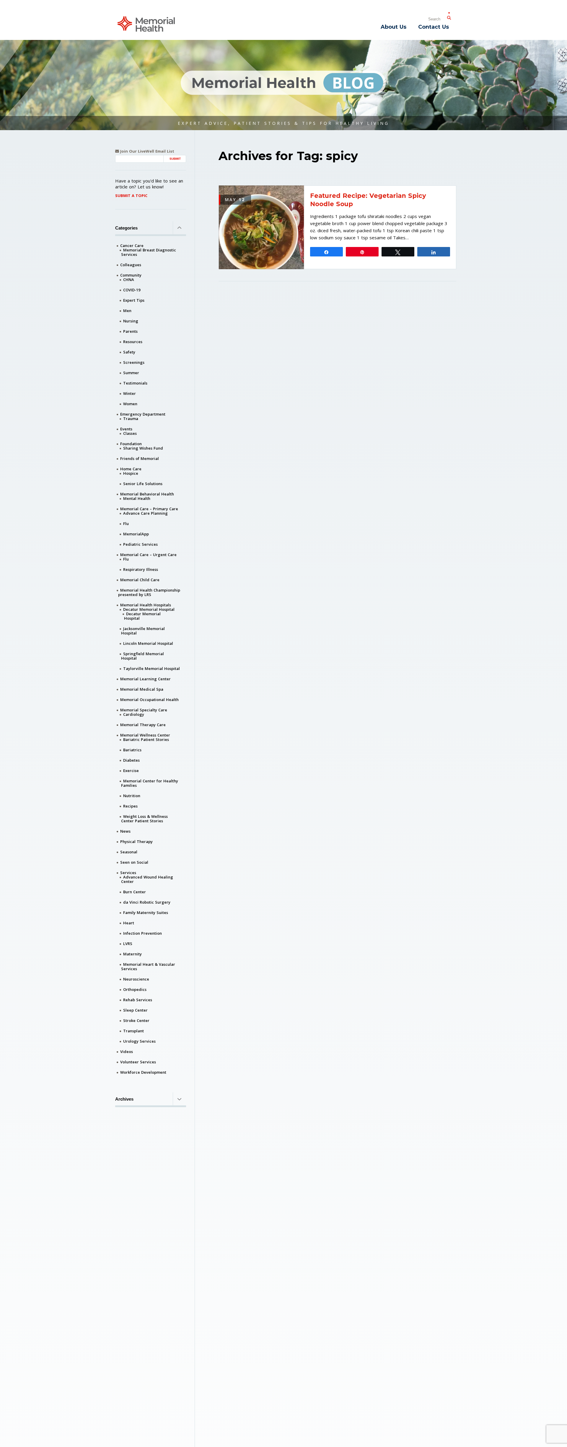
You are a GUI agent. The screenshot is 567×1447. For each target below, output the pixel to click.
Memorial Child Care (139, 579)
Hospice (130, 473)
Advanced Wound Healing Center (147, 879)
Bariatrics (132, 749)
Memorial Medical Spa (141, 689)
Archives (124, 1099)
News (125, 831)
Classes (130, 433)
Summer (131, 372)
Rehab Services (137, 999)
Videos (126, 1051)
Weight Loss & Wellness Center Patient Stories (144, 818)
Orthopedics (134, 989)
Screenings (133, 362)
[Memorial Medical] (146, 23)
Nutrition (131, 795)
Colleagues (130, 264)
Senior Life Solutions (142, 483)
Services (128, 872)
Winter (129, 393)
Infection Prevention (142, 933)
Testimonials (135, 383)
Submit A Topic (131, 195)
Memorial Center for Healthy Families (149, 783)
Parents (130, 331)
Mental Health (136, 498)
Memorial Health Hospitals (145, 605)
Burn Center (134, 891)
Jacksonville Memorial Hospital (143, 631)
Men (127, 310)
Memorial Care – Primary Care (149, 508)
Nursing (130, 321)
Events (126, 429)
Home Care (130, 468)
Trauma (130, 418)
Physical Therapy (136, 841)
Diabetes (131, 760)
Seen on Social (134, 862)
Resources (132, 341)
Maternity (132, 954)
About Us (393, 27)
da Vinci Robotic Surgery (146, 902)
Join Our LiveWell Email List (146, 151)
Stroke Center (136, 1020)
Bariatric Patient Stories (146, 739)
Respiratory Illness (140, 569)
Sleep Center (135, 1010)
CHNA (128, 279)
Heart (128, 923)
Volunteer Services (138, 1062)
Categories (126, 227)
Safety (129, 352)
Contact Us (433, 27)
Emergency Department (142, 414)
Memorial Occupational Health (149, 699)
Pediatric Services (140, 544)
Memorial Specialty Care (143, 710)
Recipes (130, 806)
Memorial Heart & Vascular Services (148, 966)
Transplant (133, 1030)
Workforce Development (143, 1072)
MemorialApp (136, 534)
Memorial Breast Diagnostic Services (148, 252)
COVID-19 (131, 290)
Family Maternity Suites (145, 912)
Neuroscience (136, 979)
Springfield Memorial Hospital (142, 656)
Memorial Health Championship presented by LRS (149, 592)
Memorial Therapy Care (143, 724)
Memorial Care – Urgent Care (148, 554)
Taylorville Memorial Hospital (151, 668)
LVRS (127, 943)
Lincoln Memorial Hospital (148, 643)
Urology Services (139, 1041)
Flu (126, 523)
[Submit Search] (449, 17)
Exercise (131, 770)
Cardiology (133, 714)
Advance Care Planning (145, 513)
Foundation (131, 443)
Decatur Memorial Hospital (149, 609)
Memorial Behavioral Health (147, 494)
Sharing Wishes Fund (143, 448)
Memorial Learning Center (145, 678)
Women (130, 403)
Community (130, 275)
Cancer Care (132, 245)
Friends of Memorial (139, 458)
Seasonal (128, 852)
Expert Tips (133, 300)
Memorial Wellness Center (145, 735)
